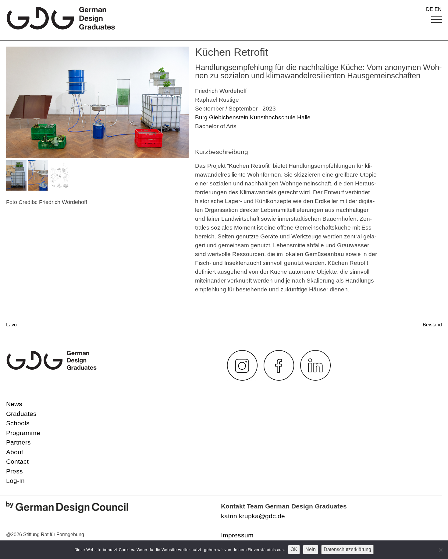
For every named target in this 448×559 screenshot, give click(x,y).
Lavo (11, 324)
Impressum (237, 535)
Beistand (432, 324)
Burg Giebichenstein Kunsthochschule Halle (253, 117)
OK (293, 549)
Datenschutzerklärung (347, 549)
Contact (17, 461)
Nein (310, 549)
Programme (23, 432)
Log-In (15, 480)
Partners (18, 442)
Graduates (21, 413)
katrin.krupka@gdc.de (253, 515)
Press (14, 471)
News (14, 403)
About (14, 451)
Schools (18, 423)
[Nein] (440, 550)
